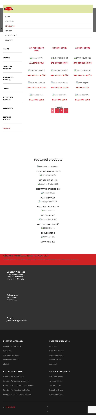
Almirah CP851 (36, 63)
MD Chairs (53, 346)
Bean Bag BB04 (82, 99)
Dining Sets (7, 351)
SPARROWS (10, 407)
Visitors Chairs (55, 385)
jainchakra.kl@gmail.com (17, 320)
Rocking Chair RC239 (48, 206)
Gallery (8, 31)
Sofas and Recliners (11, 355)
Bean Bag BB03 (59, 99)
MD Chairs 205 (48, 242)
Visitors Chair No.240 (48, 224)
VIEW (36, 58)
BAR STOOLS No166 (83, 63)
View (48, 166)
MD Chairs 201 (48, 215)
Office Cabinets (56, 381)
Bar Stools (53, 364)
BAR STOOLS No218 (36, 87)
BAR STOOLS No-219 (48, 180)
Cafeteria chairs (56, 377)
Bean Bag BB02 (36, 99)
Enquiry (8, 40)
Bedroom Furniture (10, 360)
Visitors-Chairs (55, 360)
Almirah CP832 (82, 48)
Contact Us (10, 35)
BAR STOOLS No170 (59, 75)
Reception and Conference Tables (17, 394)
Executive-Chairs (56, 351)
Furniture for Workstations (13, 377)
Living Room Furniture (12, 346)
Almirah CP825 (59, 48)
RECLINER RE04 (48, 233)
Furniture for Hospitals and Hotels (16, 390)
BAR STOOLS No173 (83, 75)
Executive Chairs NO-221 (48, 189)
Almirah (6, 364)
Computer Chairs (56, 355)
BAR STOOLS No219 (59, 87)
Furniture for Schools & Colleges (16, 381)
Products (9, 26)
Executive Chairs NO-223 (48, 171)
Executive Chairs (56, 390)
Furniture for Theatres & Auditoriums (18, 385)
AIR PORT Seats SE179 (36, 49)
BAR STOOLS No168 (36, 75)
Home (7, 16)
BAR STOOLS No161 (59, 63)
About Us (9, 21)
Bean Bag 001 (82, 87)
